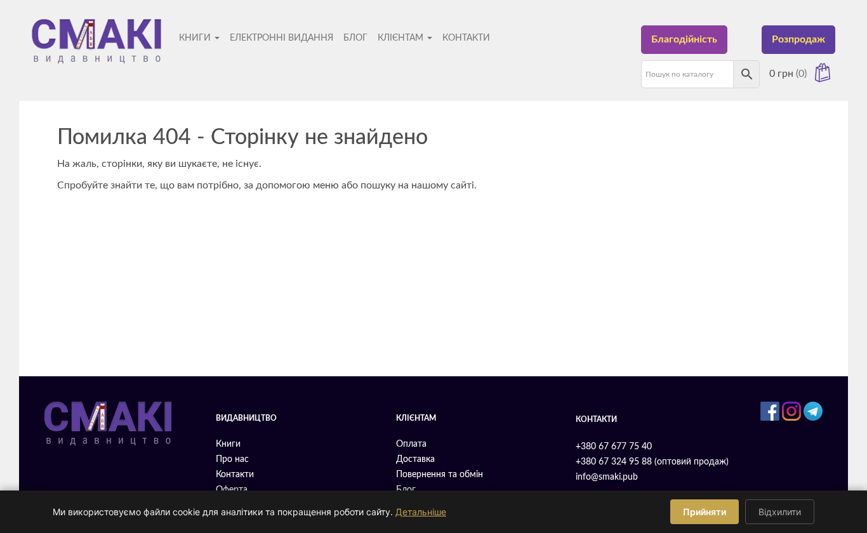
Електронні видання (281, 38)
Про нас (232, 459)
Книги (196, 38)
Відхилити (779, 511)
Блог (355, 38)
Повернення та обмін (439, 474)
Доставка (415, 459)
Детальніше (420, 511)
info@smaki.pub (607, 477)
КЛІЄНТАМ (402, 38)
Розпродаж (798, 39)
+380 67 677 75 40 (614, 446)
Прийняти (704, 511)
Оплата (411, 444)
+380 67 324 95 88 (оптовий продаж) (652, 461)
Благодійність (684, 39)
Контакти (466, 38)
